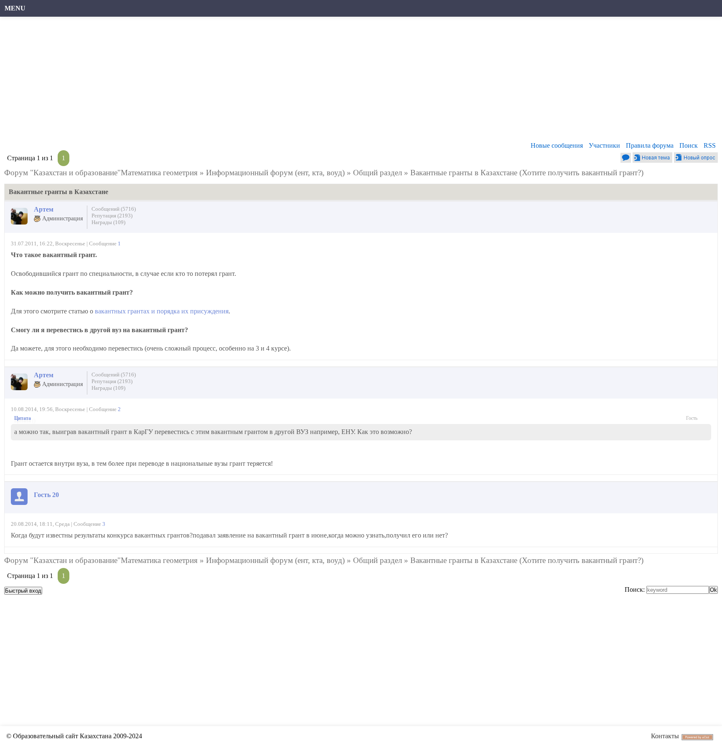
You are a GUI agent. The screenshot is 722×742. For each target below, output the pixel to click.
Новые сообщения (557, 145)
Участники (604, 145)
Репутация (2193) (112, 215)
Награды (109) (108, 222)
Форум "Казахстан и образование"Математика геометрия (101, 172)
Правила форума (650, 145)
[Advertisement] (257, 81)
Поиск (688, 145)
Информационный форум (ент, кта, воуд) (275, 172)
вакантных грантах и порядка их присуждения (162, 311)
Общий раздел (377, 172)
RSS (710, 145)
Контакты (665, 735)
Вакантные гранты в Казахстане (463, 172)
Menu (15, 8)
